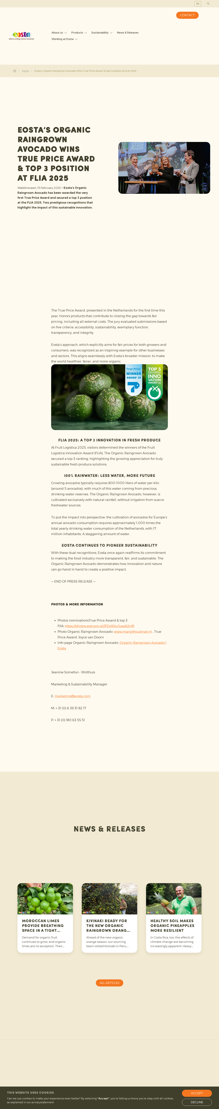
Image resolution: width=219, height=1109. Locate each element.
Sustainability (100, 32)
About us (57, 32)
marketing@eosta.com (72, 696)
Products (77, 32)
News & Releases (128, 32)
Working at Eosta (63, 39)
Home (25, 70)
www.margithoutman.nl (133, 632)
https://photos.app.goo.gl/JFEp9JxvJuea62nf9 (99, 626)
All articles (109, 983)
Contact (187, 15)
